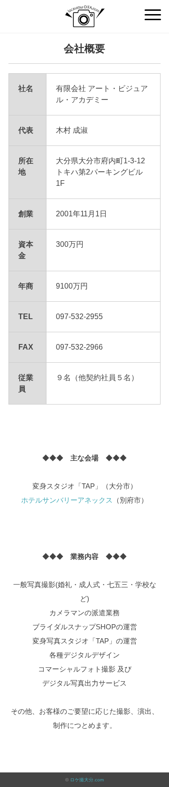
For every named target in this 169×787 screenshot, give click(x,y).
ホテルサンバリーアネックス (67, 500)
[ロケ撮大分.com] (84, 11)
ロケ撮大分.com (87, 779)
